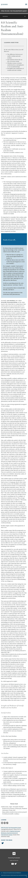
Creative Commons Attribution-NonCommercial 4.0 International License (10, 832)
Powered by (14, 857)
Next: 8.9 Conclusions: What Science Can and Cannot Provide (14, 875)
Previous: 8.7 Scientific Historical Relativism (11, 872)
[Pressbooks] (14, 853)
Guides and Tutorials (14, 860)
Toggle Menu (26, 4)
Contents (5, 16)
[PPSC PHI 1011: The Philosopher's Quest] (4, 4)
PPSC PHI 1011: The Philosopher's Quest (14, 11)
